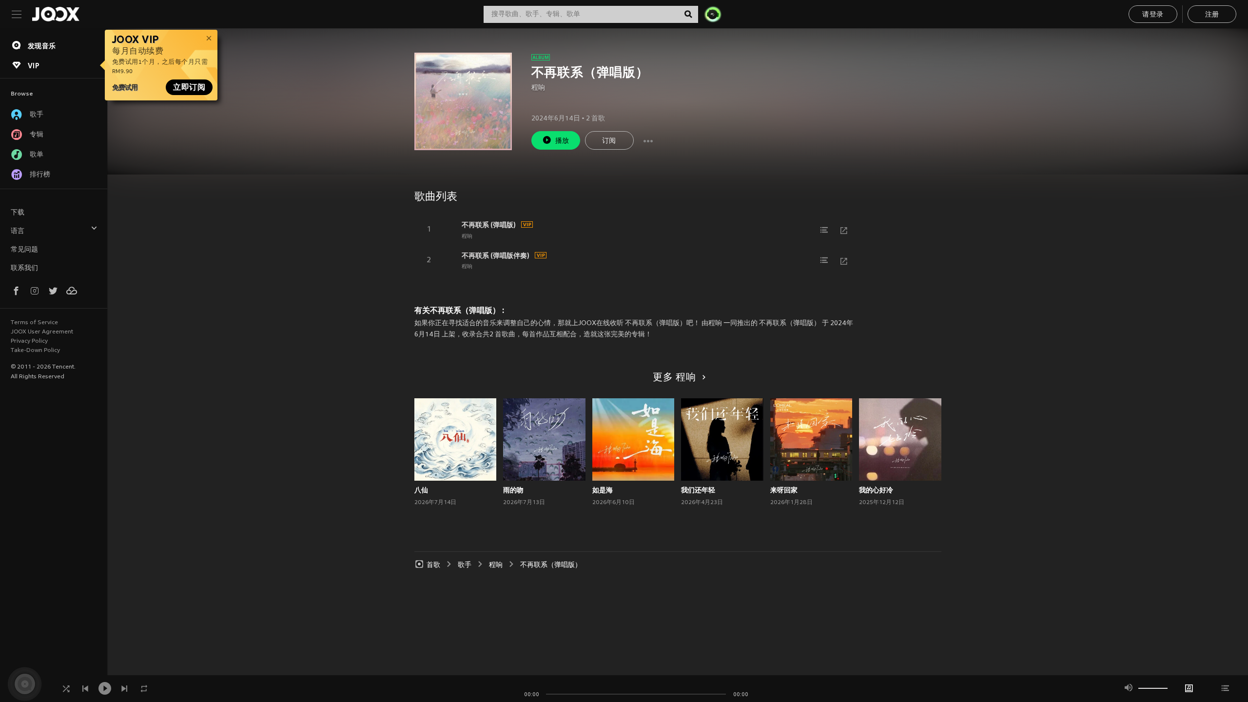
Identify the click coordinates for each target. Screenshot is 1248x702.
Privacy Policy (29, 341)
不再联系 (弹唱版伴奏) (495, 255)
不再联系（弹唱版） (551, 565)
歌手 (464, 565)
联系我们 (24, 268)
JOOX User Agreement (42, 332)
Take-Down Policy (35, 350)
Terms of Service (34, 322)
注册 (1212, 15)
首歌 (433, 565)
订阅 (609, 141)
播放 (562, 141)
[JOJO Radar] (712, 14)
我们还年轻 (698, 490)
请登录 (1152, 15)
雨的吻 (513, 490)
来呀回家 (784, 490)
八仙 (421, 490)
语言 (17, 231)
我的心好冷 (876, 490)
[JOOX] (55, 14)
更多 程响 (674, 377)
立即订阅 (189, 87)
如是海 (602, 490)
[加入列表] (824, 230)
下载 (17, 212)
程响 (538, 88)
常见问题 (24, 250)
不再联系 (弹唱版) (489, 225)
